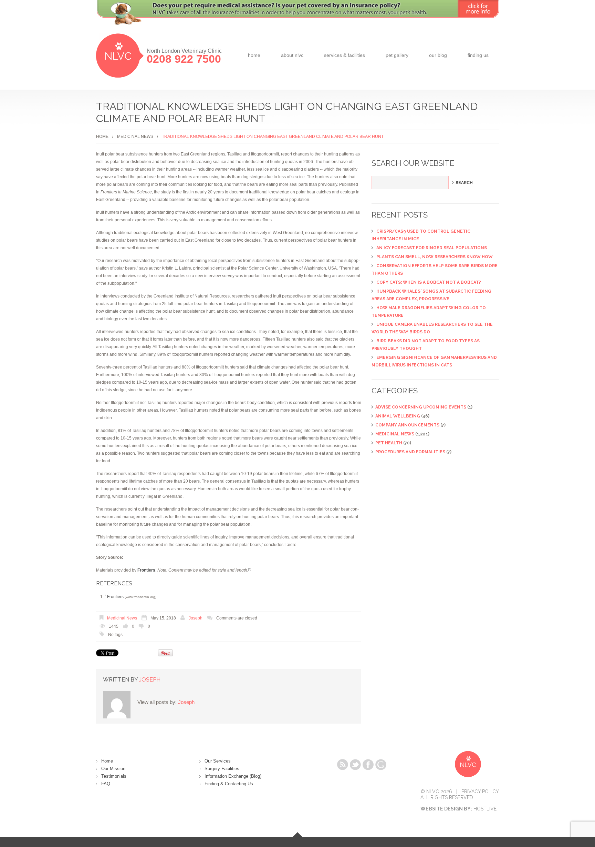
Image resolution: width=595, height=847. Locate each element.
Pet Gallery (397, 55)
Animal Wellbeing (397, 416)
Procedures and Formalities (410, 452)
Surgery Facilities (222, 768)
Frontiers (115, 596)
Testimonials (113, 776)
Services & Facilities (344, 55)
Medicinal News (135, 136)
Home (254, 55)
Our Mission (113, 768)
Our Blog (438, 55)
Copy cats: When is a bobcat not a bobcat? (428, 282)
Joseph (195, 618)
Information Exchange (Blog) (233, 776)
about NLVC (292, 55)
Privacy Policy (480, 791)
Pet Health (388, 443)
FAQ (105, 783)
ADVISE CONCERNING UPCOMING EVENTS (420, 407)
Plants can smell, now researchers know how (434, 256)
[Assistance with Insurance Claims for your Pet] (297, 16)
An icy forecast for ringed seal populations (431, 247)
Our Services (218, 761)
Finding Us (478, 55)
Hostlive (485, 808)
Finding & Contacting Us (229, 783)
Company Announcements (407, 425)
